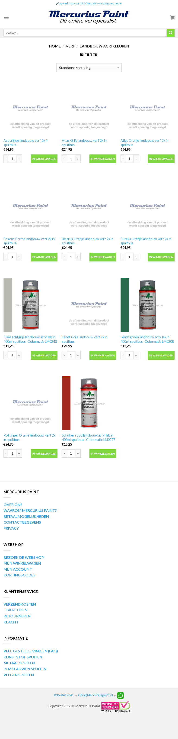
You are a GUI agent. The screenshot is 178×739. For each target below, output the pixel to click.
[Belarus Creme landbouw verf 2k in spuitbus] (30, 207)
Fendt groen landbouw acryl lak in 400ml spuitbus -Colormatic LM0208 (147, 339)
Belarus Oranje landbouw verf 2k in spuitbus (87, 241)
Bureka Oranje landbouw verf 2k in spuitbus (146, 241)
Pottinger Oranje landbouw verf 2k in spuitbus (29, 437)
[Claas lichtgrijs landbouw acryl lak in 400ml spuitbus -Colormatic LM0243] (30, 305)
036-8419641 (64, 695)
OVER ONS (12, 504)
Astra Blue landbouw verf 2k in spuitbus (25, 142)
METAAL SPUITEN (19, 662)
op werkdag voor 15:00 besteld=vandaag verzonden (91, 3)
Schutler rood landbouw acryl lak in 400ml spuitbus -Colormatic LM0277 (88, 437)
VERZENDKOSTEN (19, 604)
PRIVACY (11, 528)
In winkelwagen (44, 158)
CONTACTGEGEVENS (22, 522)
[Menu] (6, 17)
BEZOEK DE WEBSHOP (23, 557)
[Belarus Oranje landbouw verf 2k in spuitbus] (89, 207)
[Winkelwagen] (172, 17)
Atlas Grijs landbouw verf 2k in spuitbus (84, 142)
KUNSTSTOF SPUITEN (22, 657)
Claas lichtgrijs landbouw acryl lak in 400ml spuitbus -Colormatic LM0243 (30, 339)
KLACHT (11, 622)
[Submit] (171, 33)
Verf (70, 46)
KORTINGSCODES (19, 575)
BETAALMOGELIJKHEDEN (26, 516)
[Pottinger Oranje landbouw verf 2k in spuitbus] (30, 403)
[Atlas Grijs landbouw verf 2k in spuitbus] (89, 108)
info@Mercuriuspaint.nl (95, 695)
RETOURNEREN (17, 616)
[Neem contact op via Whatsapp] (120, 695)
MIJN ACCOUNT (17, 569)
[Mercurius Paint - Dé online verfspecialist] (89, 17)
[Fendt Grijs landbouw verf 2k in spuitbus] (89, 305)
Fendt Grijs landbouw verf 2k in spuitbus (85, 339)
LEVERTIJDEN (15, 610)
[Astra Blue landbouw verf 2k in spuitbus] (30, 108)
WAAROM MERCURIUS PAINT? (30, 510)
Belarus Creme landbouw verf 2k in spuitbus (29, 241)
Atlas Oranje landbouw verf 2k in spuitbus (144, 142)
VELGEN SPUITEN (18, 675)
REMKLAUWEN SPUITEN (24, 669)
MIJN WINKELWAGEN (22, 563)
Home (55, 46)
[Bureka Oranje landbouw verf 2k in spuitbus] (148, 207)
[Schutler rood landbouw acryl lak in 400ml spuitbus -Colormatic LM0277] (89, 403)
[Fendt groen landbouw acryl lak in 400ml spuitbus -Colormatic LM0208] (148, 305)
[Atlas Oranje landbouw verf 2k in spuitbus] (148, 108)
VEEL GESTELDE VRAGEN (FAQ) (30, 651)
